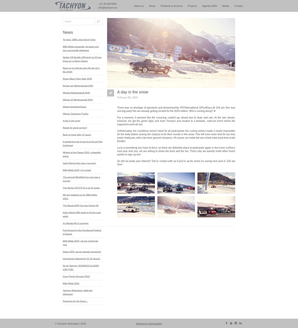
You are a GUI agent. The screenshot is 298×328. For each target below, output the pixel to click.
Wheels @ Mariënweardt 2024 (78, 100)
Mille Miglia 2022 (71, 283)
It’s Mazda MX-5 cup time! (75, 223)
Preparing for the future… (75, 301)
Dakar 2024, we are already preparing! (82, 251)
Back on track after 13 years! (77, 134)
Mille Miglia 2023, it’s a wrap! (77, 170)
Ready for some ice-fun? (75, 127)
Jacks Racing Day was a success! (79, 163)
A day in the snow (71, 120)
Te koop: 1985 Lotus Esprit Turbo (79, 39)
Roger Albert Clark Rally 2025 (77, 79)
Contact (238, 6)
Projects (192, 6)
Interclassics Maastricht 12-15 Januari (81, 258)
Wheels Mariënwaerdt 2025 (76, 93)
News (152, 6)
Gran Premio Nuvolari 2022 (76, 276)
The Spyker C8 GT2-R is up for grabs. (81, 188)
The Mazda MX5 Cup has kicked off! (81, 205)
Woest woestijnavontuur (74, 107)
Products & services (172, 6)
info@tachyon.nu (107, 7)
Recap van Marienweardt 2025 (78, 86)
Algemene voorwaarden (149, 323)
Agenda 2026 (209, 6)
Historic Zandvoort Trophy (75, 113)
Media (225, 6)
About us (139, 6)
